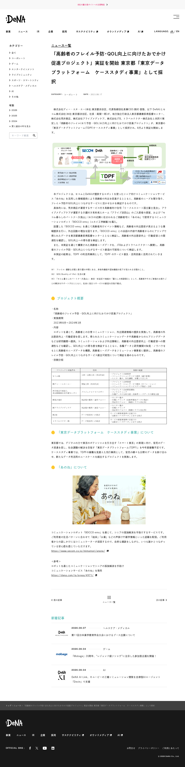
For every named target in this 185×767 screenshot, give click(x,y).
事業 (8, 31)
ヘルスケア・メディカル (24, 86)
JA (172, 31)
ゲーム (15, 64)
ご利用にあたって (170, 748)
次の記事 (160, 600)
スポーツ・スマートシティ (25, 80)
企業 (50, 31)
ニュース (23, 31)
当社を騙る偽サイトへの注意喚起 (91, 5)
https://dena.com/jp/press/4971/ (72, 575)
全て (14, 53)
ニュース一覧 (61, 45)
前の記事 (58, 600)
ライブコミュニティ (22, 75)
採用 (64, 31)
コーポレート (18, 58)
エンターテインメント (23, 69)
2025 (14, 116)
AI (13, 91)
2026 (14, 110)
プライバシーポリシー (148, 748)
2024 (14, 121)
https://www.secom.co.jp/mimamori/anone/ (78, 551)
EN (177, 31)
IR (38, 31)
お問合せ (131, 748)
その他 (15, 97)
